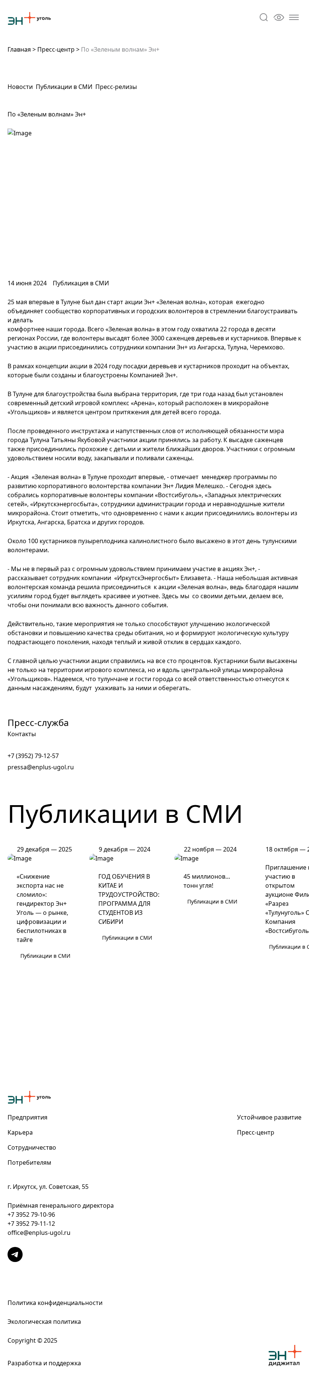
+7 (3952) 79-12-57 (33, 756)
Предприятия (27, 1117)
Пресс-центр (56, 49)
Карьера (20, 1132)
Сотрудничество (32, 1147)
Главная (19, 49)
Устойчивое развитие (269, 1117)
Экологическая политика (44, 1321)
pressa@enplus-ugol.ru (41, 767)
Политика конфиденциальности (55, 1303)
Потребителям (29, 1162)
